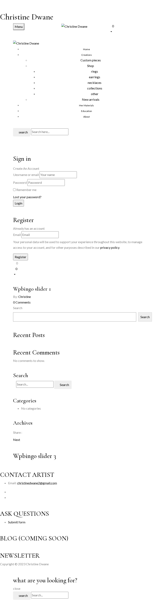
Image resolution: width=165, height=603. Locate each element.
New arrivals (90, 99)
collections (94, 88)
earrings (94, 77)
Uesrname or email (26, 175)
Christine (24, 296)
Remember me (26, 190)
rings (94, 71)
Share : (17, 432)
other (94, 94)
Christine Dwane (26, 17)
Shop (90, 66)
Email (17, 235)
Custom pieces (90, 60)
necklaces (94, 82)
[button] (131, 28)
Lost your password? (27, 197)
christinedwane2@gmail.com (37, 483)
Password (20, 182)
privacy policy (109, 247)
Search (17, 308)
